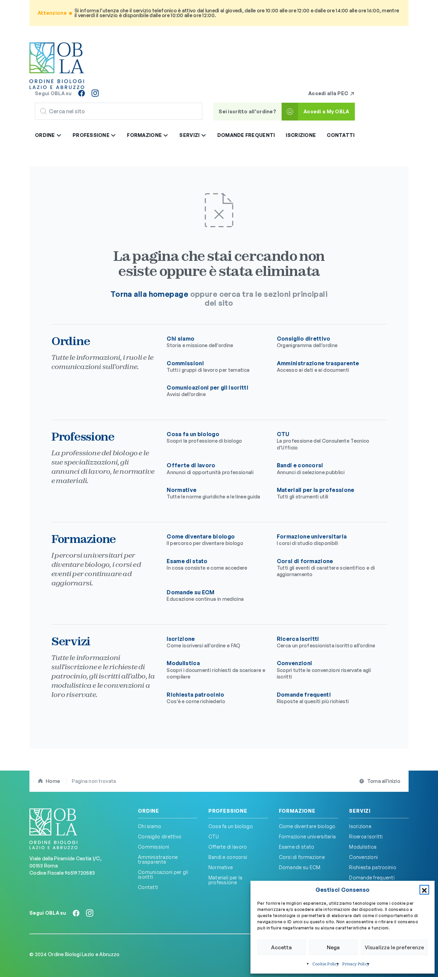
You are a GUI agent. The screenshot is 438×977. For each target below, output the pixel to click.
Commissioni (208, 366)
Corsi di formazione (326, 568)
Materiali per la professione (316, 492)
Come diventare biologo (205, 539)
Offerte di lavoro (210, 468)
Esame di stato (207, 564)
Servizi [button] (190, 135)
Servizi (360, 811)
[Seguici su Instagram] (95, 93)
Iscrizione (301, 135)
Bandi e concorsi (311, 468)
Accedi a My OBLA (326, 111)
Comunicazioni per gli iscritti (207, 390)
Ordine (148, 811)
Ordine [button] (45, 135)
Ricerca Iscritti (326, 641)
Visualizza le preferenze (394, 947)
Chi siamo (200, 341)
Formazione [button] (145, 135)
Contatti (341, 135)
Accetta (281, 947)
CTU (323, 441)
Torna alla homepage (149, 294)
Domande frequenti (246, 135)
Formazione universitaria (312, 539)
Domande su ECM (205, 595)
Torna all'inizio (383, 781)
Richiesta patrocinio (196, 697)
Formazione (297, 811)
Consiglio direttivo (307, 341)
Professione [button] (92, 135)
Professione (227, 811)
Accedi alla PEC (328, 93)
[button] (424, 889)
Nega (333, 947)
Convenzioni (324, 670)
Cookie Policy (325, 964)
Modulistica (216, 670)
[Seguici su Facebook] (81, 93)
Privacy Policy (355, 964)
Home (53, 781)
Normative (213, 492)
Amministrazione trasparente (318, 366)
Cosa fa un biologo (204, 437)
